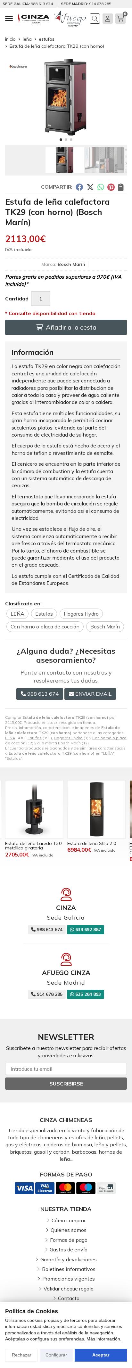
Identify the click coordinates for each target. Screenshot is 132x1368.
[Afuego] (70, 19)
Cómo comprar (69, 1220)
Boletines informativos (68, 1269)
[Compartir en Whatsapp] (100, 187)
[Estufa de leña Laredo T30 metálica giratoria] (34, 809)
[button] (61, 139)
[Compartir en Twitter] (90, 187)
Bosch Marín (69, 743)
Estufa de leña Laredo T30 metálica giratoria (33, 845)
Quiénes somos (69, 1230)
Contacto (68, 1298)
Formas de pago (68, 1240)
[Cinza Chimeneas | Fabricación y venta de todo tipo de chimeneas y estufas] (33, 18)
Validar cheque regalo (69, 1288)
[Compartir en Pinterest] (110, 187)
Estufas (35, 737)
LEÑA (10, 737)
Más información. (104, 1338)
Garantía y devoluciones (68, 1259)
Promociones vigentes (68, 1278)
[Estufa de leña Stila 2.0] (96, 809)
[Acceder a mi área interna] (108, 18)
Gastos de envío (68, 1249)
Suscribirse (66, 1083)
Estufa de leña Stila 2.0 (91, 843)
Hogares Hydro (68, 737)
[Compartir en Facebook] (79, 187)
